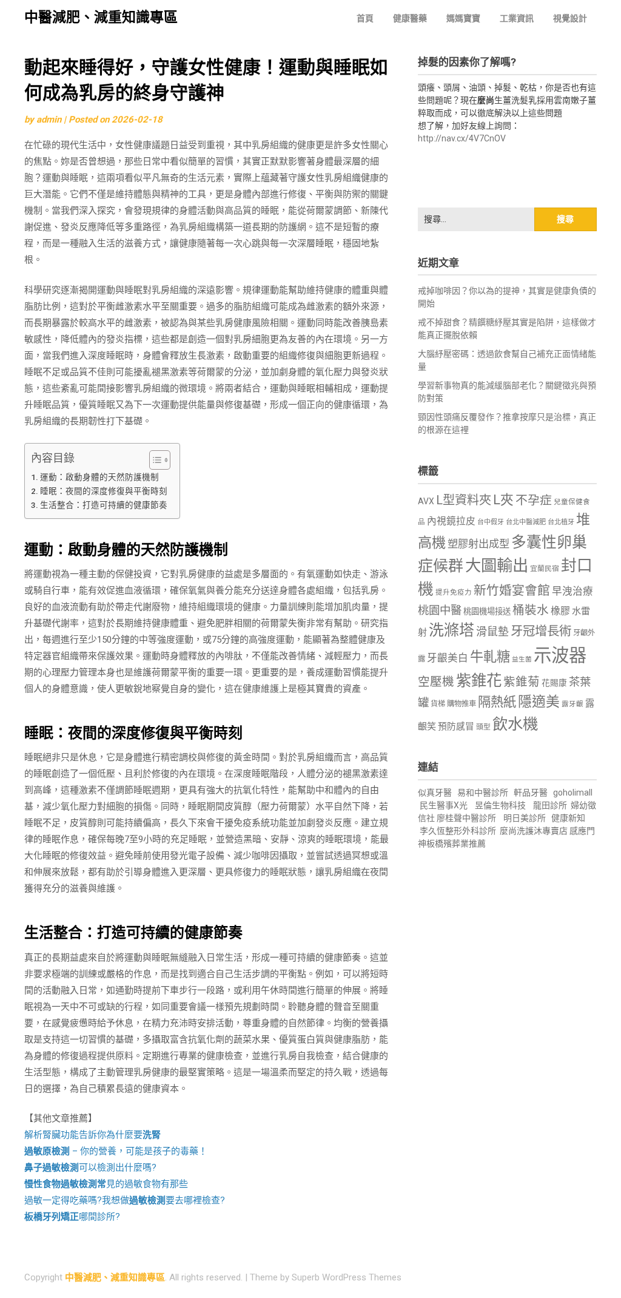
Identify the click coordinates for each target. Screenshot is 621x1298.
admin (48, 119)
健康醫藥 (410, 18)
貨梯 (438, 704)
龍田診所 (550, 805)
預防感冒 (456, 726)
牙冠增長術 (541, 631)
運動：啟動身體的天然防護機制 (99, 477)
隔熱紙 (497, 701)
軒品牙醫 (531, 792)
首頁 (365, 18)
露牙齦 (572, 704)
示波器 (560, 655)
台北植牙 (561, 522)
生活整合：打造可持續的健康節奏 (103, 505)
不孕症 (533, 500)
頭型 (483, 727)
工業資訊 (517, 18)
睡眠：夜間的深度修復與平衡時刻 (103, 491)
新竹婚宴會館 (512, 590)
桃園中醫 (440, 610)
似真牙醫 (435, 792)
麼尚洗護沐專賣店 (534, 831)
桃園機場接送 (487, 611)
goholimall (572, 792)
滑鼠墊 (492, 632)
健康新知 (568, 818)
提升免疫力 (453, 592)
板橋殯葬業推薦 (456, 843)
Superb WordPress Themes (346, 1277)
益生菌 (522, 659)
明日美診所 (524, 818)
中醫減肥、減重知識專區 (101, 17)
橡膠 (560, 611)
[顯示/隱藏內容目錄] (153, 460)
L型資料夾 (463, 500)
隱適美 (539, 702)
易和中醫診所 (482, 792)
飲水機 (515, 724)
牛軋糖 (490, 656)
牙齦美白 (447, 658)
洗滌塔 (451, 630)
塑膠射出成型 (478, 544)
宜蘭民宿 (544, 568)
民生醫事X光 (444, 805)
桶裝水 (530, 610)
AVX (426, 501)
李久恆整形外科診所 (459, 831)
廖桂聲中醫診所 (466, 818)
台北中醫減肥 (526, 522)
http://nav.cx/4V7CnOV (462, 138)
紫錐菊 (521, 682)
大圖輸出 (496, 565)
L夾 (503, 499)
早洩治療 (572, 591)
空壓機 (436, 682)
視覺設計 (570, 18)
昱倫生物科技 (500, 805)
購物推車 (461, 703)
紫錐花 (479, 680)
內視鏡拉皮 (451, 521)
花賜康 (554, 683)
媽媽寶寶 (463, 18)
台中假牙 (490, 522)
